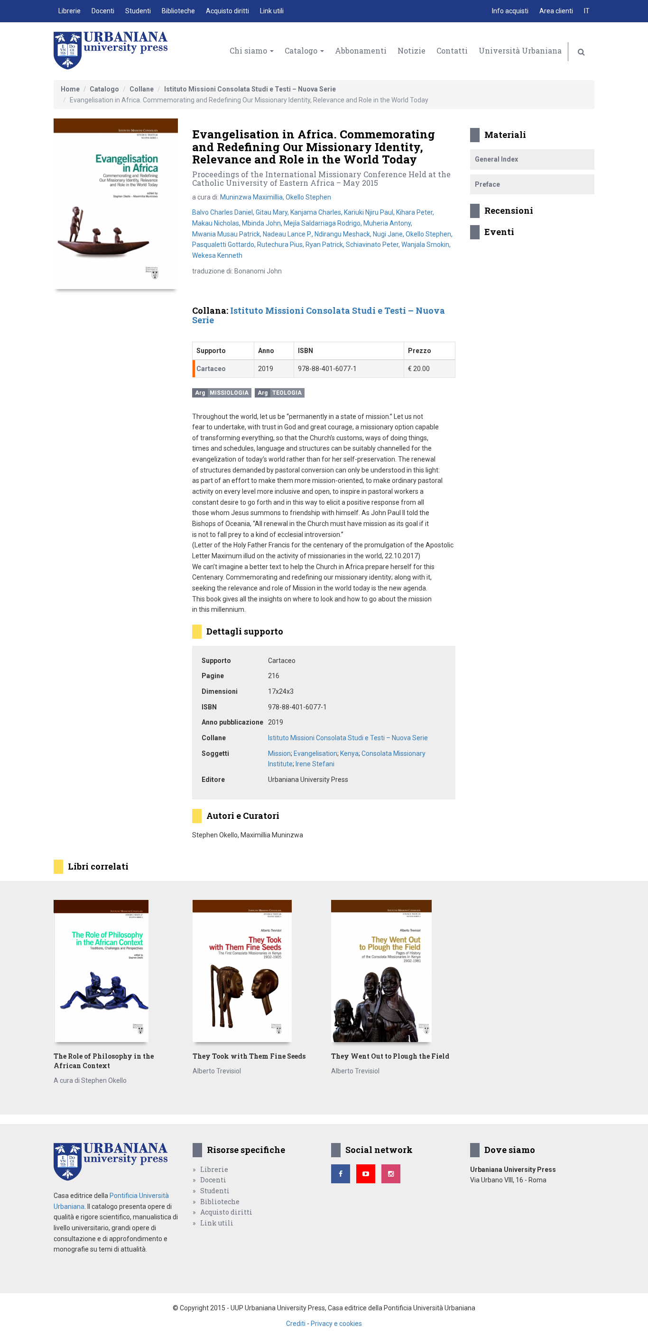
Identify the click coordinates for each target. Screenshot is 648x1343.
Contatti (452, 50)
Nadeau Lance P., (289, 234)
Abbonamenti (361, 50)
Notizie (412, 50)
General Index (496, 159)
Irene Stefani (315, 764)
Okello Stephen (308, 197)
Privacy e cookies (336, 1323)
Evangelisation (315, 753)
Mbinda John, (263, 223)
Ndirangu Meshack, (344, 234)
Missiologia (229, 393)
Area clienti (556, 11)
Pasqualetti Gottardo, (224, 244)
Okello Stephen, (429, 234)
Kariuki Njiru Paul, (370, 212)
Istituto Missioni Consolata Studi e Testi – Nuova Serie (250, 89)
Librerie (69, 11)
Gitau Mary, (273, 212)
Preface (487, 184)
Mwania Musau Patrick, (227, 234)
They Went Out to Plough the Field (390, 1056)
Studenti (138, 11)
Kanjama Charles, (317, 212)
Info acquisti (510, 11)
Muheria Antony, (387, 223)
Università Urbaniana (520, 50)
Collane (142, 89)
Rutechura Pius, (281, 244)
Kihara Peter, (415, 212)
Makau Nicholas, (217, 223)
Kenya (349, 753)
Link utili (272, 11)
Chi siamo (249, 50)
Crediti (295, 1323)
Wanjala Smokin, (426, 244)
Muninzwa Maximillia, (253, 197)
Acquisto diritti (227, 11)
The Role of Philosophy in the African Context (104, 1061)
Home (70, 89)
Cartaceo (211, 368)
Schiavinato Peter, (373, 244)
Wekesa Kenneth (217, 255)
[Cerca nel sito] (581, 51)
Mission (279, 753)
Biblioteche (178, 11)
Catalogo (302, 50)
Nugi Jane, (389, 234)
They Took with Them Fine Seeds (249, 1056)
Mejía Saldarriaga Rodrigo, (323, 223)
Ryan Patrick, (325, 244)
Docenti (103, 11)
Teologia (287, 393)
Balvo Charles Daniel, (224, 212)
